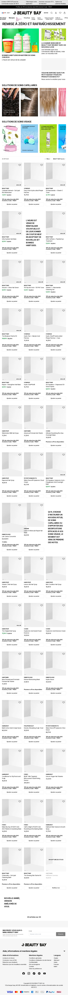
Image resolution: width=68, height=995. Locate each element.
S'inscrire (60, 934)
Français (56, 964)
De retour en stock (3, 18)
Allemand (56, 960)
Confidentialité (33, 962)
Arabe (55, 962)
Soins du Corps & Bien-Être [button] (49, 18)
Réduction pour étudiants (10, 962)
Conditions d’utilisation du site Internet (40, 960)
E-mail (30, 931)
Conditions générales (35, 958)
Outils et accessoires (59, 18)
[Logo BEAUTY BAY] (27, 13)
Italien (55, 966)
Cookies (31, 966)
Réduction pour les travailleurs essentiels (14, 964)
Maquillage (27, 17)
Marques (12, 17)
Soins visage (33, 18)
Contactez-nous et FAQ (10, 960)
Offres (66, 17)
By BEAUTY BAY (19, 19)
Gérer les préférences (35, 968)
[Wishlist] (60, 12)
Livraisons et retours (9, 958)
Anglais (56, 958)
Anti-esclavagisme (34, 964)
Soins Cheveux (40, 18)
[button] (51, 12)
